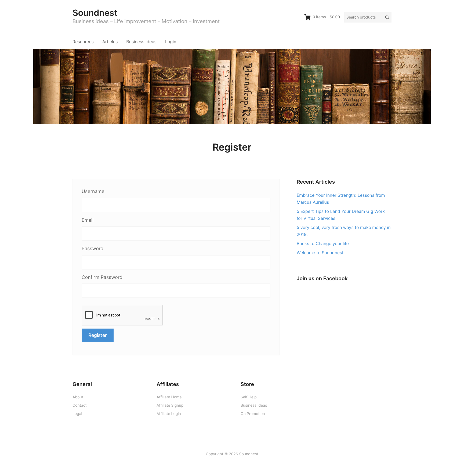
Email (87, 220)
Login (170, 41)
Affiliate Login (169, 414)
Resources (83, 41)
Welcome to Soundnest (320, 252)
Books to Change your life (323, 243)
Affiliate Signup (170, 405)
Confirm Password (102, 277)
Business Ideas (141, 41)
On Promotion (253, 414)
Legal (77, 414)
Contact (80, 405)
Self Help (249, 397)
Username (93, 191)
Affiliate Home (169, 397)
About (78, 397)
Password (92, 249)
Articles (110, 41)
